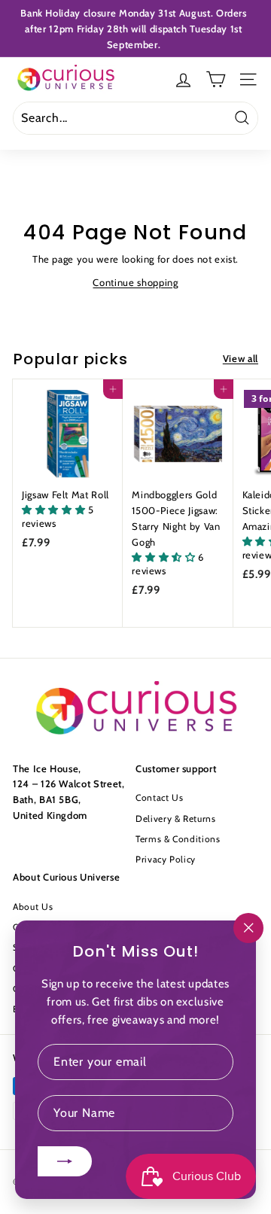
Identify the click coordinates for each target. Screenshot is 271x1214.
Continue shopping (135, 282)
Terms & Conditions (178, 838)
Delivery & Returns (176, 818)
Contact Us (160, 797)
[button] (55, 510)
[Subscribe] (65, 1161)
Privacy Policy (166, 859)
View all (240, 358)
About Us (33, 906)
